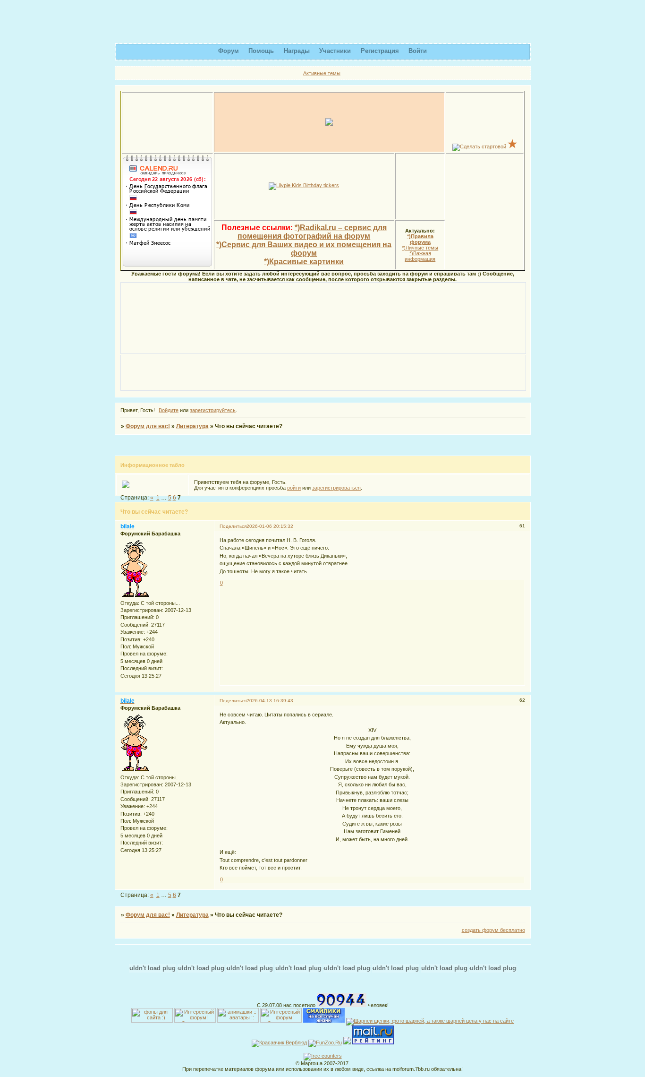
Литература (192, 426)
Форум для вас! (148, 426)
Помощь (261, 50)
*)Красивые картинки (304, 262)
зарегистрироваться (336, 488)
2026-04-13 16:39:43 (269, 700)
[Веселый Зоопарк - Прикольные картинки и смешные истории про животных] (325, 1042)
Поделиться (233, 526)
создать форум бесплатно (493, 930)
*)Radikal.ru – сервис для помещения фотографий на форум (312, 232)
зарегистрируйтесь (213, 410)
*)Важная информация (420, 256)
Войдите (168, 410)
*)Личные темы (420, 247)
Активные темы (321, 73)
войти (294, 488)
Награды (297, 50)
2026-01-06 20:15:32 (269, 526)
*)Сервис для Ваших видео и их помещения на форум (303, 249)
